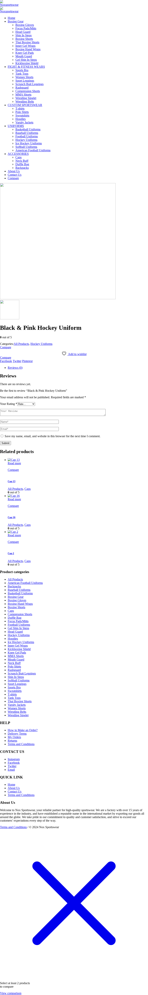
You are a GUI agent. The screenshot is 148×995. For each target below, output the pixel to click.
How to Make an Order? (23, 730)
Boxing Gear (16, 596)
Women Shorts (17, 708)
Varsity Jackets (17, 704)
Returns (12, 740)
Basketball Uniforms (20, 593)
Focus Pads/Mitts (18, 621)
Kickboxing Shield (19, 649)
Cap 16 (11, 517)
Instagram (14, 759)
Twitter (17, 361)
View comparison (10, 993)
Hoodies (13, 638)
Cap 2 (11, 553)
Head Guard (15, 631)
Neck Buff (14, 663)
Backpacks (14, 586)
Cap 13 (11, 481)
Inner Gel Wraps (18, 645)
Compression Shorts (20, 614)
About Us (14, 788)
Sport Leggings (17, 684)
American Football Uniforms (25, 582)
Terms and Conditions (21, 744)
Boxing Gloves (17, 600)
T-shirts (12, 694)
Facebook (6, 361)
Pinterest (27, 361)
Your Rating (8, 403)
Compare (5, 347)
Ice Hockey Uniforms (21, 642)
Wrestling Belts (17, 711)
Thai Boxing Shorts (20, 701)
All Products (21, 343)
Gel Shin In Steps (18, 628)
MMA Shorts (16, 656)
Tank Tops (14, 697)
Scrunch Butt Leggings (22, 673)
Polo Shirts (14, 666)
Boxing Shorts (16, 607)
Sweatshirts (15, 690)
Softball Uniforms (18, 680)
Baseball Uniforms (19, 589)
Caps (27, 488)
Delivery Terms (17, 733)
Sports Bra (14, 687)
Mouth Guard (16, 659)
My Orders (14, 737)
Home (11, 784)
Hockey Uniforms (41, 343)
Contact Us (14, 791)
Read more (14, 463)
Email (11, 769)
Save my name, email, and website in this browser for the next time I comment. (52, 436)
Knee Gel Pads (17, 652)
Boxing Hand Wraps (20, 603)
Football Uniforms (19, 624)
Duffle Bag (14, 617)
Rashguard (14, 670)
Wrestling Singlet (18, 715)
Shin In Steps (16, 677)
